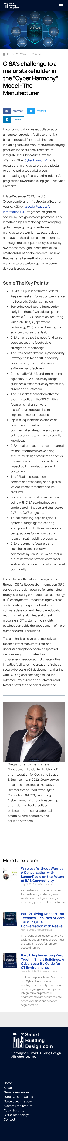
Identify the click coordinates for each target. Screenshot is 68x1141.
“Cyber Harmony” (35, 160)
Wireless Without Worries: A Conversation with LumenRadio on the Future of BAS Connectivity (43, 874)
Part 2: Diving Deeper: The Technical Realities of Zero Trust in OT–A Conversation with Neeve (43, 919)
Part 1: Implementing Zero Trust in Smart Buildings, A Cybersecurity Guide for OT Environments (42, 961)
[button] (60, 5)
